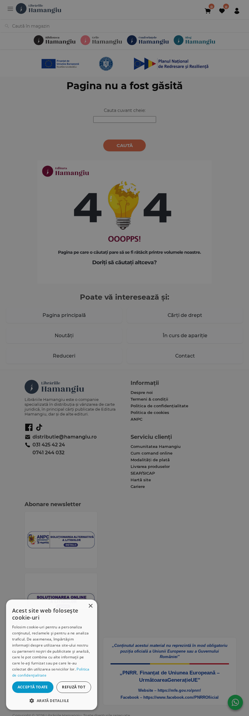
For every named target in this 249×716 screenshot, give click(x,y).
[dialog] (51, 655)
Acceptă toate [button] (33, 687)
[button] (51, 700)
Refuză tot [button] (73, 687)
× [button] (90, 606)
